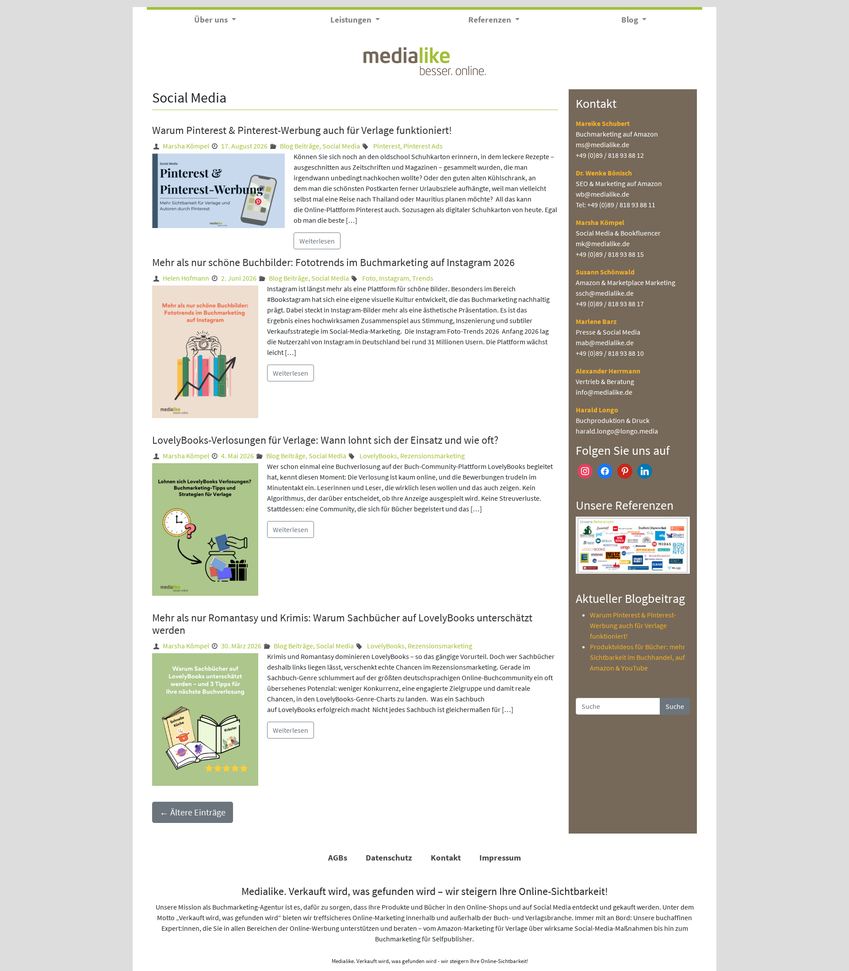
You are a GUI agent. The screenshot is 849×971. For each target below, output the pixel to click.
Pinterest (386, 145)
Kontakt (446, 857)
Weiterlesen (317, 240)
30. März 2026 (241, 645)
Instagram (394, 278)
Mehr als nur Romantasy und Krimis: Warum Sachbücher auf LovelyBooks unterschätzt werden (342, 624)
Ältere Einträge (193, 812)
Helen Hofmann (186, 278)
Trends (422, 278)
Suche (674, 706)
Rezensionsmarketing (432, 455)
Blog (630, 19)
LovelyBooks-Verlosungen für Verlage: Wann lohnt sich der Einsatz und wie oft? (326, 440)
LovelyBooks (378, 455)
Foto (369, 278)
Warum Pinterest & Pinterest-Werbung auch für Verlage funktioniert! (303, 130)
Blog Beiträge (299, 145)
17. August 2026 (244, 145)
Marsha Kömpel (186, 145)
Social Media (341, 145)
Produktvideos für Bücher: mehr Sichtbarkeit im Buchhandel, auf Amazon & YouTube (637, 657)
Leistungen (351, 19)
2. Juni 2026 (238, 278)
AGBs (337, 857)
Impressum (500, 857)
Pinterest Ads (423, 145)
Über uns (211, 19)
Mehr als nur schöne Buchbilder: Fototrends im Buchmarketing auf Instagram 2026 (333, 262)
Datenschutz (389, 857)
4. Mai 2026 (237, 455)
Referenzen (490, 19)
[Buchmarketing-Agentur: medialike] (424, 60)
